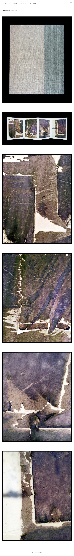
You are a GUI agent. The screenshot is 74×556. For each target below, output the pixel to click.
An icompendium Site (37, 552)
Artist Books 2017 (6, 10)
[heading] (19, 4)
